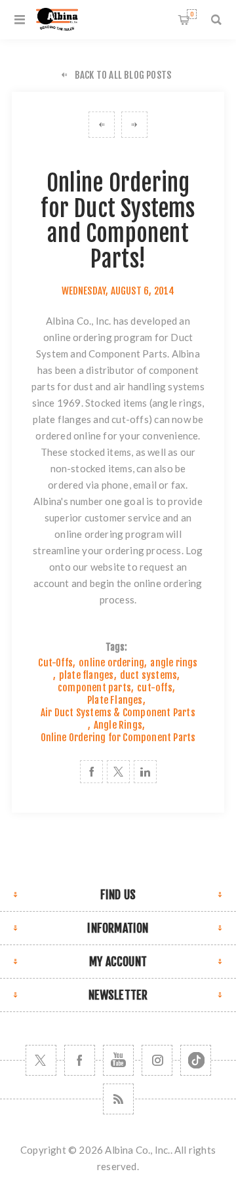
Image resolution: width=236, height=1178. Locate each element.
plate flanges (62, 419)
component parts (94, 687)
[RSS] (118, 1099)
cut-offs (130, 419)
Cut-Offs (55, 663)
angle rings (177, 403)
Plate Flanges (115, 700)
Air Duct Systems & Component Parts (118, 712)
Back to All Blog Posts (123, 75)
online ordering (111, 663)
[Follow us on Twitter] (41, 1060)
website (107, 567)
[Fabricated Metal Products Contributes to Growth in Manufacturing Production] (101, 125)
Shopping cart (191, 14)
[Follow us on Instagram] (157, 1060)
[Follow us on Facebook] (79, 1060)
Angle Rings (118, 725)
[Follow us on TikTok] (195, 1060)
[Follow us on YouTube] (118, 1060)
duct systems (148, 675)
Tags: (117, 647)
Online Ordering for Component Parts (118, 737)
